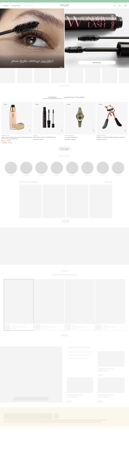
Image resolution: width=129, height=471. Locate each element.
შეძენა (6, 5)
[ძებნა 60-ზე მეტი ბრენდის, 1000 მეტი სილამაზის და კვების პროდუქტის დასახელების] (114, 5)
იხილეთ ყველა (64, 148)
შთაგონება (16, 5)
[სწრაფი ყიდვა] (30, 130)
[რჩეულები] (30, 126)
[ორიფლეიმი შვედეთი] (64, 5)
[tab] (52, 97)
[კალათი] (125, 5)
